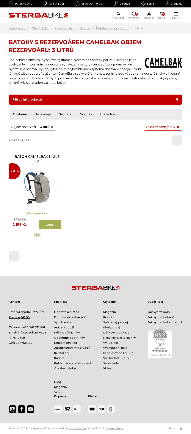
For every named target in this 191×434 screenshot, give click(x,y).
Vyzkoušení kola (115, 348)
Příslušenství (64, 28)
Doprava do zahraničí (69, 317)
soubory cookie (77, 428)
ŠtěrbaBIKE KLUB (116, 358)
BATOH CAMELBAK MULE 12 (37, 159)
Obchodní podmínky (69, 337)
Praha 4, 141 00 (19, 317)
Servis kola (111, 363)
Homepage (17, 28)
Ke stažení (61, 353)
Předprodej (111, 327)
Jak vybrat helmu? (161, 317)
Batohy (85, 28)
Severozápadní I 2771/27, (26, 312)
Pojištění (109, 317)
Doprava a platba (66, 312)
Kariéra (59, 358)
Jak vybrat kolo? (159, 312)
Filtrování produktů (27, 99)
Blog (57, 382)
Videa (107, 368)
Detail (50, 224)
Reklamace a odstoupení (72, 363)
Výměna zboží (64, 322)
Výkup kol (110, 342)
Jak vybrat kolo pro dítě (165, 322)
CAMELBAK (40, 28)
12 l (37, 235)
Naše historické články (119, 337)
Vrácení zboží (64, 327)
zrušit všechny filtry (161, 127)
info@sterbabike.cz (32, 332)
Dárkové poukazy (116, 332)
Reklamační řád (65, 342)
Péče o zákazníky (67, 332)
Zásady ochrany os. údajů (72, 348)
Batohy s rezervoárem (112, 28)
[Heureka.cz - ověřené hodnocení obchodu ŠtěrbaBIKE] (160, 343)
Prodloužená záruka (118, 353)
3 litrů (44, 127)
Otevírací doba (65, 368)
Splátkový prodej (115, 322)
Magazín (109, 312)
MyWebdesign (115, 428)
